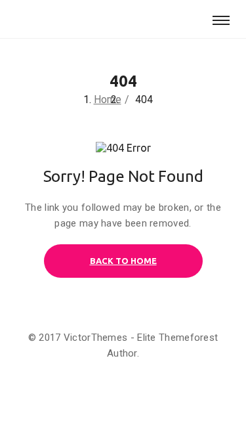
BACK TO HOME (123, 260)
